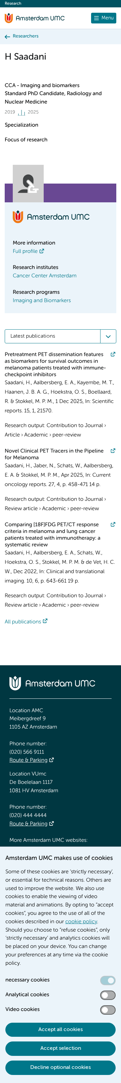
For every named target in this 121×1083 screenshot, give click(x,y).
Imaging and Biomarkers (42, 300)
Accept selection (60, 1048)
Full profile (25, 251)
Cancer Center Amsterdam (45, 276)
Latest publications (32, 336)
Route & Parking (28, 760)
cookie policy (81, 922)
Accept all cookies (60, 1029)
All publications (23, 622)
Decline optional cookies (60, 1067)
